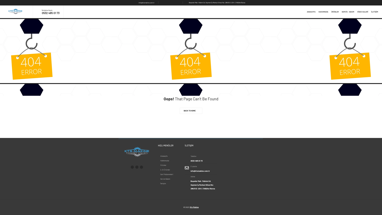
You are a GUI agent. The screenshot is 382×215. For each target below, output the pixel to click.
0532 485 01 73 (50, 13)
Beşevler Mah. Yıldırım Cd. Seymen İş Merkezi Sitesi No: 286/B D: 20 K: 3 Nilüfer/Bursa (203, 185)
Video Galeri (362, 12)
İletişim (374, 12)
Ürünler (335, 12)
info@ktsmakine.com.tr (146, 3)
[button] (191, 111)
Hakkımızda (323, 12)
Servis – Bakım (348, 12)
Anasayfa (311, 12)
